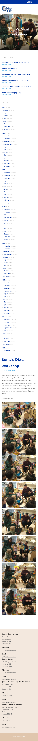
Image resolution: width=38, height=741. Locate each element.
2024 (6, 170)
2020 (6, 317)
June (7, 115)
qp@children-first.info (9, 702)
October (9, 141)
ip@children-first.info (8, 727)
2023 (6, 206)
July (7, 113)
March (8, 124)
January (9, 129)
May (7, 118)
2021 (6, 280)
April (7, 121)
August (8, 110)
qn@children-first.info (9, 679)
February (9, 126)
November (9, 138)
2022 (6, 243)
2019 (6, 348)
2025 (6, 133)
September (10, 144)
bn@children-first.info (9, 657)
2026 (6, 107)
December (9, 136)
